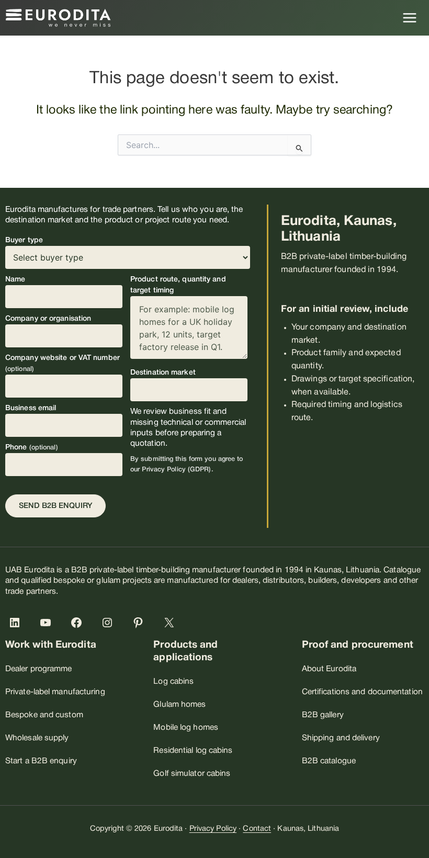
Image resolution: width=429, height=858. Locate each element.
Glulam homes (179, 704)
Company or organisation (48, 318)
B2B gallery (323, 715)
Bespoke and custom (44, 715)
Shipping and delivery (341, 738)
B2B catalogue (329, 761)
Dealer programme (38, 669)
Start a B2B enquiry (41, 761)
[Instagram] (109, 622)
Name (15, 279)
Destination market (163, 372)
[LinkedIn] (16, 622)
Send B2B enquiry (55, 506)
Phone (31, 447)
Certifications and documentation (362, 692)
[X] (171, 622)
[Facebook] (78, 622)
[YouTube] (47, 622)
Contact (257, 829)
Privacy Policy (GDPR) (176, 469)
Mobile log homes (185, 727)
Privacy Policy (212, 829)
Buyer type (24, 240)
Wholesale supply (37, 738)
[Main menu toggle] (410, 17)
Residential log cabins (192, 750)
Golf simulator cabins (191, 773)
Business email (30, 408)
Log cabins (173, 681)
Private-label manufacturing (55, 692)
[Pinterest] (140, 622)
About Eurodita (329, 669)
